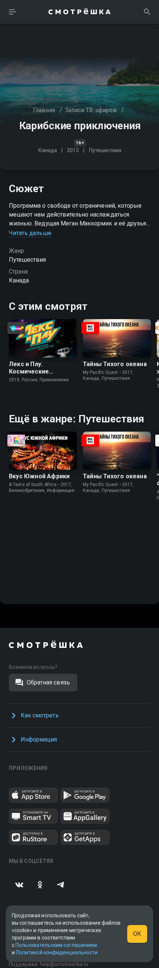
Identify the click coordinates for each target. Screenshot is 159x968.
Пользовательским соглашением (56, 945)
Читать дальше (30, 233)
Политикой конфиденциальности (57, 952)
